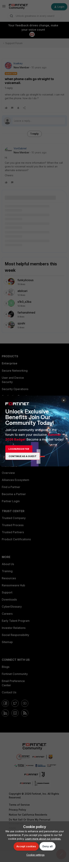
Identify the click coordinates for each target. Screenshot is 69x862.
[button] (35, 854)
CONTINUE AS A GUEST (22, 456)
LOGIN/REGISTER (18, 448)
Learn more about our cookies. (43, 838)
